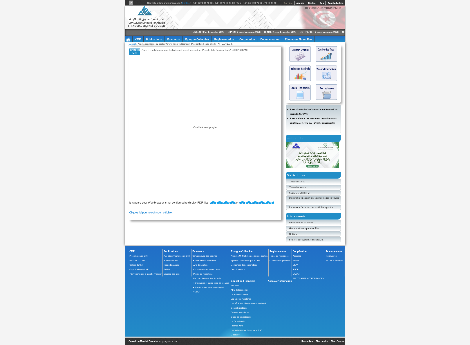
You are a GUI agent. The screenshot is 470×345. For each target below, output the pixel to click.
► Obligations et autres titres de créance (210, 283)
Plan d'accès (337, 341)
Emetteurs (173, 39)
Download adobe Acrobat (223, 202)
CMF (138, 39)
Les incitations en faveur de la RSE (246, 330)
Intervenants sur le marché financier (145, 274)
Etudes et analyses (334, 260)
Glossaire (235, 335)
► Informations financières (204, 260)
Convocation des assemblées (206, 269)
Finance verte (237, 326)
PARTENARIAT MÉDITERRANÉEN (308, 278)
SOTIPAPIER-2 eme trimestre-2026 (296, 32)
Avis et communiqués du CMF (177, 256)
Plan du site (322, 341)
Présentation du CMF (138, 256)
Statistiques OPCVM (299, 193)
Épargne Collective (197, 39)
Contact (186, 3)
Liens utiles (307, 341)
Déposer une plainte (240, 312)
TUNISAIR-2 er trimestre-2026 (184, 32)
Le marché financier (240, 294)
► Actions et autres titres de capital (208, 287)
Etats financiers (238, 269)
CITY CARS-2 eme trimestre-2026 (337, 32)
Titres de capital (297, 181)
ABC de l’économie (239, 290)
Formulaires (331, 256)
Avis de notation (200, 265)
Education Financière (298, 39)
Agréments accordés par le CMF (245, 260)
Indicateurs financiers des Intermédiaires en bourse (314, 197)
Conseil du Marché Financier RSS (131, 3)
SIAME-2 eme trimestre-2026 (257, 32)
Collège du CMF (136, 265)
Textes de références (279, 256)
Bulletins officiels (171, 260)
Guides (167, 269)
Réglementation (224, 39)
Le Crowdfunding (238, 321)
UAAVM (296, 274)
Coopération (247, 39)
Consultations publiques (280, 260)
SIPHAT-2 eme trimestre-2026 (221, 32)
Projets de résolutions (203, 274)
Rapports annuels (171, 265)
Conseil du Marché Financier (143, 341)
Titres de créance (297, 187)
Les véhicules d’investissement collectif (248, 303)
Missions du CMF (137, 260)
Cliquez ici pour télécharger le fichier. (151, 212)
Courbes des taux (172, 274)
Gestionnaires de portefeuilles (304, 228)
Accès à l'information (141, 45)
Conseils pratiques (239, 308)
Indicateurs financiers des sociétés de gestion (311, 207)
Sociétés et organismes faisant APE (306, 239)
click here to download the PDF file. (256, 202)
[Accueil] (146, 26)
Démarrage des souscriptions (244, 265)
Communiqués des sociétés (204, 256)
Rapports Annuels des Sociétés (207, 278)
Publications (154, 39)
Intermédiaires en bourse (301, 222)
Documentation (270, 39)
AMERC (296, 260)
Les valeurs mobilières (241, 299)
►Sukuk (196, 292)
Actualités (297, 256)
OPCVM (293, 234)
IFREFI (296, 269)
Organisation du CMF (139, 269)
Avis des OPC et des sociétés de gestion (249, 256)
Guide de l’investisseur (241, 317)
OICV (295, 265)
